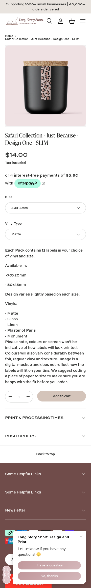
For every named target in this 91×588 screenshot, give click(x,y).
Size (8, 196)
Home (9, 35)
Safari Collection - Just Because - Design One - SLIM (42, 38)
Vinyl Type (13, 223)
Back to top (45, 454)
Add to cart (62, 396)
